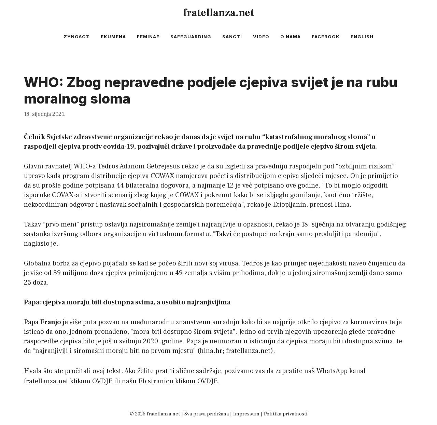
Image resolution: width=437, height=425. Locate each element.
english (362, 36)
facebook (326, 36)
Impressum (246, 414)
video (261, 36)
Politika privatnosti (286, 414)
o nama (290, 36)
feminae (148, 36)
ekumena (113, 36)
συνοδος (77, 36)
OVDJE (102, 381)
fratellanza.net (218, 12)
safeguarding (190, 36)
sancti (232, 36)
